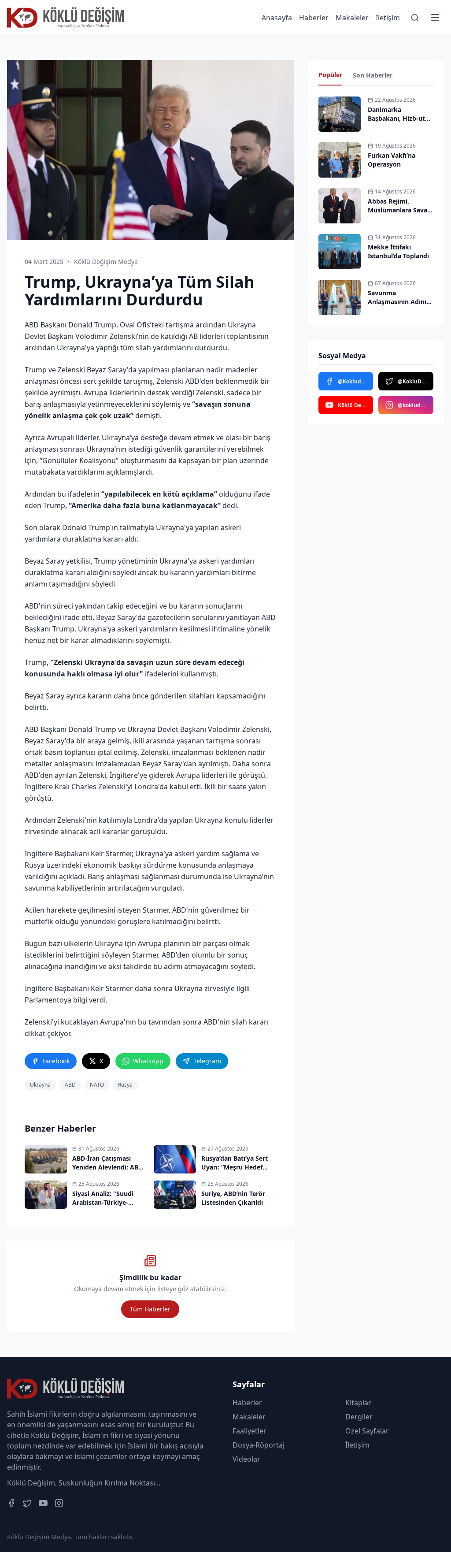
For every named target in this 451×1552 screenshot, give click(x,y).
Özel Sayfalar (367, 1431)
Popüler (330, 75)
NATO (97, 1084)
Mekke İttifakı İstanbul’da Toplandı (398, 251)
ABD (70, 1084)
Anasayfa (277, 17)
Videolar (246, 1459)
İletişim (388, 17)
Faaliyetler (249, 1431)
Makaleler (352, 17)
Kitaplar (358, 1402)
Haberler (314, 17)
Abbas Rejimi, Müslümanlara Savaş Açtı (399, 210)
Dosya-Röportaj (259, 1445)
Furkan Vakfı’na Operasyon (391, 159)
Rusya (125, 1084)
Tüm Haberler (150, 1309)
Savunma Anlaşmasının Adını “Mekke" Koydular (397, 302)
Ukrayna (40, 1084)
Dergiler (359, 1417)
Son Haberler (372, 75)
